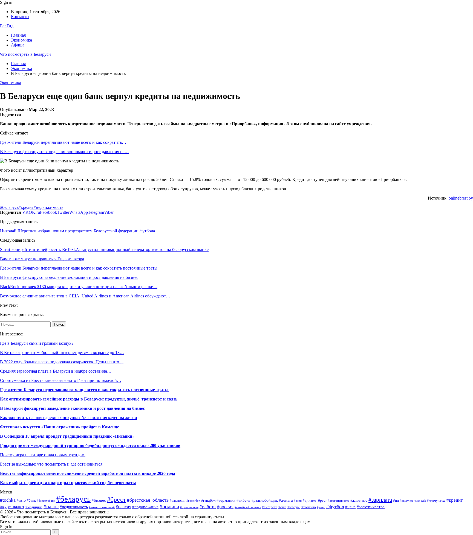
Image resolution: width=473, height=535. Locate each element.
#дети (298, 500)
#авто (21, 500)
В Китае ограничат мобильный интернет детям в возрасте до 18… (62, 352)
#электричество (371, 507)
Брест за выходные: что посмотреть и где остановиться (51, 464)
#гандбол (208, 500)
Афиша (17, 45)
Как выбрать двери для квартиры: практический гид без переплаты (68, 482)
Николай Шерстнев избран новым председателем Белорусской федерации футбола (77, 231)
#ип (396, 500)
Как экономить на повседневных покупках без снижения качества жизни (68, 417)
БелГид (6, 26)
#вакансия (177, 500)
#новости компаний (102, 507)
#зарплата (380, 499)
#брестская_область (148, 500)
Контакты (20, 16)
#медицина (33, 507)
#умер (321, 507)
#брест (116, 499)
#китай (420, 500)
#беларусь (9, 207)
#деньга (286, 500)
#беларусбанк (46, 500)
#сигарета (269, 507)
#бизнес (99, 500)
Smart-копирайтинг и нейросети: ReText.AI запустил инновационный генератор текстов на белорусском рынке (104, 249)
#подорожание (145, 506)
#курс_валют (12, 506)
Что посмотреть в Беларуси (25, 54)
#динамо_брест (315, 500)
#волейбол (193, 500)
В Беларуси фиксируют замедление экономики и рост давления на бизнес (72, 408)
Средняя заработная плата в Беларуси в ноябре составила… (55, 371)
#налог (51, 506)
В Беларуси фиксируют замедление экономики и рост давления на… (64, 151)
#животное (358, 500)
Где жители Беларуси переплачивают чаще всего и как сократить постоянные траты (84, 389)
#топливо (308, 507)
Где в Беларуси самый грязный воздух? (36, 343)
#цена (350, 507)
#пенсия (123, 506)
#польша (169, 506)
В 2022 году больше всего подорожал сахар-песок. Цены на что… (61, 361)
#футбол (335, 506)
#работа (208, 506)
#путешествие (189, 507)
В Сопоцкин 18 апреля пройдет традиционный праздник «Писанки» (67, 436)
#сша (282, 507)
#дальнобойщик (265, 500)
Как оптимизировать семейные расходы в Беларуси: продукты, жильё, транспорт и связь (88, 399)
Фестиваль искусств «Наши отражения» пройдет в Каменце (59, 427)
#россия (225, 506)
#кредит (26, 207)
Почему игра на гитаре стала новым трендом (42, 454)
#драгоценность (338, 500)
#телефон (293, 507)
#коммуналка (436, 500)
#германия (226, 500)
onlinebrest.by (461, 198)
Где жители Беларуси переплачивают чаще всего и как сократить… (63, 142)
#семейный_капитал (248, 507)
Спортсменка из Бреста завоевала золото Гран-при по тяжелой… (60, 380)
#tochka (8, 500)
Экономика (21, 40)
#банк (31, 500)
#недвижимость (48, 207)
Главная (18, 35)
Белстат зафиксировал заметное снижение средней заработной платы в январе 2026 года (87, 473)
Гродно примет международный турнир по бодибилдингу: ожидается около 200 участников (90, 445)
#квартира (406, 500)
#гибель (243, 500)
